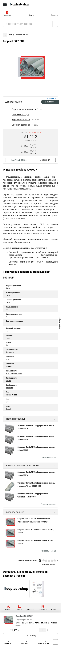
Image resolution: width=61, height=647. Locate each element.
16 (7, 331)
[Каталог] (5, 4)
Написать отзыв (48, 565)
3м (7, 345)
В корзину (45, 160)
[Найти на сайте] (55, 24)
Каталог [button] (8, 610)
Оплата (19, 610)
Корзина (54, 15)
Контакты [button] (7, 15)
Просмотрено (44, 643)
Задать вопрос (60, 323)
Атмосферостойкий (14, 374)
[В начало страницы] (55, 641)
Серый (8, 409)
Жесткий (9, 388)
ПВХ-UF (9, 366)
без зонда (10, 352)
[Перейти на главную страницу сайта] (22, 4)
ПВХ (10, 35)
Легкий (8, 381)
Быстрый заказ (19, 160)
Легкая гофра (11, 395)
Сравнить (7, 643)
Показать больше (48, 458)
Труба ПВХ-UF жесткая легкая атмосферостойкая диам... (36, 624)
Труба (8, 402)
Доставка (30, 610)
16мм (8, 338)
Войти (31, 15)
